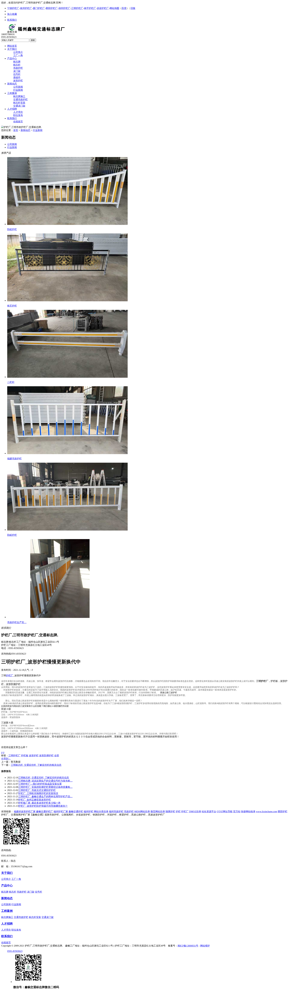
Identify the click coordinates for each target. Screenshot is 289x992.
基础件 (16, 77)
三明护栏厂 (77, 8)
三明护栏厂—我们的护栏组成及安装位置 (40, 784)
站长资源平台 (209, 811)
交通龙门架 (19, 105)
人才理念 (18, 112)
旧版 (133, 8)
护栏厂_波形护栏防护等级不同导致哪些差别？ (43, 806)
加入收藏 (12, 14)
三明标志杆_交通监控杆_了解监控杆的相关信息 (36, 765)
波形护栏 (18, 80)
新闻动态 (12, 83)
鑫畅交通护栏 (76, 811)
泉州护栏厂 (26, 8)
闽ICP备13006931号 (188, 945)
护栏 (178, 811)
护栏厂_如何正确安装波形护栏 (34, 799)
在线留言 (18, 121)
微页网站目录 (158, 811)
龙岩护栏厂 (103, 8)
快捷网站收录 (248, 811)
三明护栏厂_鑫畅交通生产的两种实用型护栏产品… (45, 796)
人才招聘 (12, 109)
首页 (15, 130)
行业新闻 (18, 90)
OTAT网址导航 (225, 811)
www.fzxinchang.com (266, 811)
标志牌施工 (19, 96)
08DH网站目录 (142, 811)
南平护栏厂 (90, 8)
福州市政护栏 (116, 811)
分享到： (6, 758)
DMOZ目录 (195, 811)
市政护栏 (18, 68)
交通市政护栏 (20, 99)
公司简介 (18, 52)
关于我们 (12, 49)
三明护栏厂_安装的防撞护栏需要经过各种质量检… (45, 787)
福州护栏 (88, 811)
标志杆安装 (19, 102)
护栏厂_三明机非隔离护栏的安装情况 (38, 793)
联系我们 (12, 20)
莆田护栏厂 (52, 8)
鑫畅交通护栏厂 (44, 811)
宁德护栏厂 (13, 8)
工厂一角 (18, 55)
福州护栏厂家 (61, 811)
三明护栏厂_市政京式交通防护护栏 (37, 790)
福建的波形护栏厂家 (25, 811)
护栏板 (24, 755)
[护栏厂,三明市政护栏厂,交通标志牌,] (41, 32)
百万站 (236, 811)
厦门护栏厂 (39, 8)
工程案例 (12, 93)
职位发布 (18, 115)
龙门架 (16, 71)
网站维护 (205, 945)
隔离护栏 (170, 811)
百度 (124, 8)
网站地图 (114, 8)
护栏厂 (9, 675)
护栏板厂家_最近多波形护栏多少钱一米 (39, 802)
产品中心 (12, 58)
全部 (56, 755)
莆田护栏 (282, 811)
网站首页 (12, 46)
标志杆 (16, 65)
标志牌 (16, 61)
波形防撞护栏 (46, 755)
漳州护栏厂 (64, 8)
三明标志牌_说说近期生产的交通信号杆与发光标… (45, 780)
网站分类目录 (101, 811)
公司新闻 (18, 87)
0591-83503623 (14, 951)
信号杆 (16, 74)
